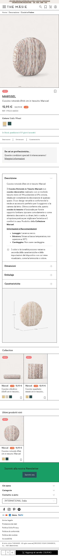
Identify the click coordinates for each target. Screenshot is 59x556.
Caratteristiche (34, 140)
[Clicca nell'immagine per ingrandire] (29, 315)
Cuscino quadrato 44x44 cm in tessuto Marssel (34, 392)
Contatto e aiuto (10, 495)
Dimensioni (20, 140)
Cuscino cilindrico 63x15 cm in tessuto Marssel (10, 392)
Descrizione (6, 140)
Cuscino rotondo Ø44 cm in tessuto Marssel (11, 452)
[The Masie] (17, 6)
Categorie (7, 490)
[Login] (55, 7)
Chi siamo (6, 485)
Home (4, 12)
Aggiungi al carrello (38, 552)
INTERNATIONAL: (16, 501)
